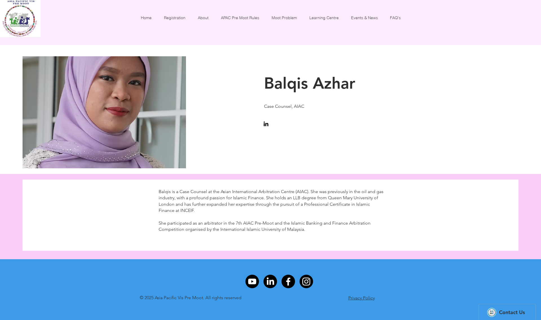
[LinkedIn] (266, 123)
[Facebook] (288, 281)
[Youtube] (252, 281)
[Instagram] (306, 281)
